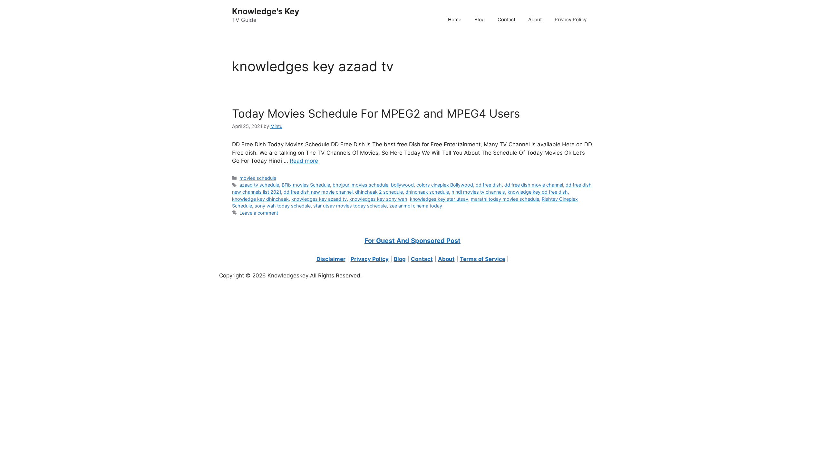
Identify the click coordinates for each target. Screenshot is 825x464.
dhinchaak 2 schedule (379, 192)
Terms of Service (482, 259)
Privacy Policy (571, 19)
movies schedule (257, 178)
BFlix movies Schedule (306, 185)
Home (454, 19)
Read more (304, 161)
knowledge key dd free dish (538, 192)
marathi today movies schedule (505, 199)
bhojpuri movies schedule (360, 185)
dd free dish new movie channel (318, 192)
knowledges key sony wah (378, 199)
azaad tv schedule (259, 185)
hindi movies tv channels (478, 192)
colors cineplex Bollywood (444, 185)
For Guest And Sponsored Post (412, 241)
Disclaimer (330, 259)
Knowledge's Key (265, 11)
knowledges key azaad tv (319, 199)
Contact (506, 19)
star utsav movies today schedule (350, 205)
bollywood (402, 185)
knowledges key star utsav (439, 199)
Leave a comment (258, 213)
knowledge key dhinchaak (260, 199)
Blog (479, 19)
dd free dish (489, 185)
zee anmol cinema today (415, 205)
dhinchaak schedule (427, 192)
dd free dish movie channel (533, 185)
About (535, 19)
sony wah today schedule (283, 205)
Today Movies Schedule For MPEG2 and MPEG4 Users (376, 113)
